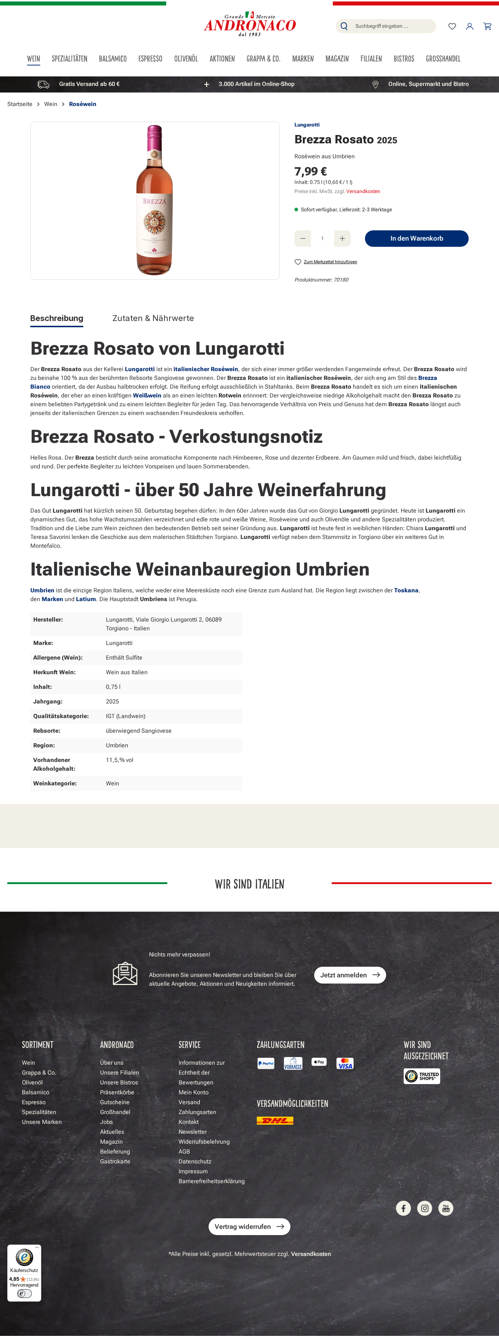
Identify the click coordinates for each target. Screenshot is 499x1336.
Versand (189, 1102)
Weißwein (147, 395)
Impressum (193, 1171)
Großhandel (115, 1112)
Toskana (406, 590)
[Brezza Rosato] (155, 200)
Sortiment (38, 1044)
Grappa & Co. (39, 1072)
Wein (28, 1062)
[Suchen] (344, 26)
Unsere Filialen (119, 1072)
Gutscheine (115, 1102)
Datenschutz (195, 1161)
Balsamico (35, 1092)
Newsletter (193, 1131)
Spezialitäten (39, 1112)
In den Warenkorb (417, 238)
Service (190, 1044)
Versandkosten (363, 191)
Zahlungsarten (197, 1112)
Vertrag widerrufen (243, 1226)
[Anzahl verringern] (302, 238)
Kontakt (189, 1121)
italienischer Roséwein (206, 369)
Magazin (111, 1141)
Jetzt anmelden (343, 975)
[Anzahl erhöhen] (342, 238)
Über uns (111, 1062)
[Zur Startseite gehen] (249, 24)
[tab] (56, 319)
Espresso (34, 1102)
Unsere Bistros (119, 1082)
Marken (52, 599)
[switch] (24, 1293)
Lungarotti (307, 125)
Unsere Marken (42, 1121)
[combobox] (394, 26)
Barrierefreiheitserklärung (212, 1181)
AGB (184, 1151)
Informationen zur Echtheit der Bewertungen (202, 1072)
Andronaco (117, 1044)
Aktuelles (112, 1131)
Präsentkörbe (117, 1092)
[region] (249, 84)
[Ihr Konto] (470, 26)
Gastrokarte (115, 1161)
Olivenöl (32, 1082)
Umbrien (42, 590)
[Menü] (37, 1249)
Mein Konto (194, 1092)
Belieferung (115, 1151)
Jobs (106, 1121)
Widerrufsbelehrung (204, 1141)
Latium (86, 599)
